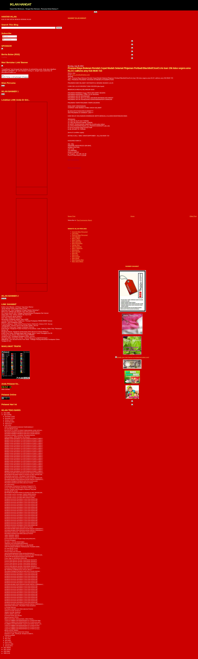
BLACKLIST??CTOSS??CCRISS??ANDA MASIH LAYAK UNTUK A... (24, 430)
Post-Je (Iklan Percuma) (80, 235)
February (7, 644)
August (7, 423)
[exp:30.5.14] (132, 41)
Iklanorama (75, 250)
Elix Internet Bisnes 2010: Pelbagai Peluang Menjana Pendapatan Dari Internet (24, 313)
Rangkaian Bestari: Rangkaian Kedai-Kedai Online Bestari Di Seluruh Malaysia (24, 331)
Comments (7, 39)
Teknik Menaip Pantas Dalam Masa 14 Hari (14, 308)
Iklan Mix (75, 253)
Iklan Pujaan (76, 256)
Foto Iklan (75, 233)
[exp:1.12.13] (79, 12)
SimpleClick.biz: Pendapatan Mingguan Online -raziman (18, 336)
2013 (5, 415)
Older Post (193, 216)
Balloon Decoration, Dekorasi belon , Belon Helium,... (19, 619)
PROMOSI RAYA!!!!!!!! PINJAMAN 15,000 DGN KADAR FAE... (21, 499)
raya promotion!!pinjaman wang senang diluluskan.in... (20, 553)
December (8, 416)
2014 (5, 413)
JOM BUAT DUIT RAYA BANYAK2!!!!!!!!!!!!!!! (16, 543)
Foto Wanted (76, 237)
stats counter (5, 389)
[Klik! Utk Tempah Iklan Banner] (80, 12)
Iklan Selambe (76, 242)
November (8, 418)
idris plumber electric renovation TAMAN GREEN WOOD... (21, 494)
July (6, 425)
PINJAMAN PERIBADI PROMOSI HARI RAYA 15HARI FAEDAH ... (23, 432)
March (7, 642)
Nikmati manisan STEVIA (12, 617)
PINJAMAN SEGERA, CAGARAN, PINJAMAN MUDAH (20, 435)
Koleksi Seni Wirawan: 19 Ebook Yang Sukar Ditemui (17, 307)
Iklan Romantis (77, 246)
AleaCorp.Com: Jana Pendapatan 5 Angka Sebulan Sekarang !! (20, 310)
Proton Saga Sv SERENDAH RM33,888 (16, 558)
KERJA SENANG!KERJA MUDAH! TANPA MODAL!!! (19, 427)
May (6, 638)
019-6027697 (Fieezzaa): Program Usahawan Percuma (17, 327)
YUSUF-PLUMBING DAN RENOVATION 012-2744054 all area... (22, 625)
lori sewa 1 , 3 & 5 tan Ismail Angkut (14, 542)
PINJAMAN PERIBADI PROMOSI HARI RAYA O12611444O (21, 481)
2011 (5, 649)
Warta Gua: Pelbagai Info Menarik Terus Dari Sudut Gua (18, 311)
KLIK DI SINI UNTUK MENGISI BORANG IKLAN (16, 19)
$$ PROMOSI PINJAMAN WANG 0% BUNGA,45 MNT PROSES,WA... (24, 474)
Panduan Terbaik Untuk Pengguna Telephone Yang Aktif (20, 489)
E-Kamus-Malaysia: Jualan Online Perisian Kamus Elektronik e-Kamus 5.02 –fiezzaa (26, 324)
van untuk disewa (9, 484)
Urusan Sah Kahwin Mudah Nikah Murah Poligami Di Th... (21, 487)
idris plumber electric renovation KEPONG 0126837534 (20, 496)
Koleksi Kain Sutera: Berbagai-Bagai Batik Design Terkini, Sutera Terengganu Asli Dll (26, 333)
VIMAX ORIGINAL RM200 (12, 535)
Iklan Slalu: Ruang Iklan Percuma (11, 318)
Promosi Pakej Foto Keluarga (13, 551)
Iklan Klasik (75, 258)
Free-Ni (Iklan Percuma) (80, 232)
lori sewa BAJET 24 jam (11, 428)
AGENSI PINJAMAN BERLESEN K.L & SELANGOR (19, 545)
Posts (6, 36)
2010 (5, 651)
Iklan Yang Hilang (77, 261)
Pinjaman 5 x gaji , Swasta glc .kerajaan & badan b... (19, 633)
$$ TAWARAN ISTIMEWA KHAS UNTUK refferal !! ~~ (19, 569)
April (6, 640)
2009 (5, 653)
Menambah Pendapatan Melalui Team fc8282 (14, 319)
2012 (5, 647)
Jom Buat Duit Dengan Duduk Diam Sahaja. (17, 632)
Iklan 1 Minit (76, 238)
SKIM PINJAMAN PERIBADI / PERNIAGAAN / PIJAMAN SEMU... (22, 546)
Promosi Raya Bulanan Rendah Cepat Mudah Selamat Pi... (21, 560)
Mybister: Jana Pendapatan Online (11, 322)
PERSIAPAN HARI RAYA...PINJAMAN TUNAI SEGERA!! (20, 476)
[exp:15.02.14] (132, 45)
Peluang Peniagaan (10, 540)
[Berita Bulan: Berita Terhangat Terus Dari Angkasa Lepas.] (2, 49)
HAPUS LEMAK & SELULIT (12, 614)
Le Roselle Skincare (10, 607)
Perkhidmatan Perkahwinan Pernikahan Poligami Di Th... (20, 486)
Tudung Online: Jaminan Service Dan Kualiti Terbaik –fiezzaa (19, 325)
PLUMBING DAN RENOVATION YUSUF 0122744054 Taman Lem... (23, 623)
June (6, 637)
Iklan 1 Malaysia (77, 248)
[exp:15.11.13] (2, 299)
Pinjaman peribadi (10, 635)
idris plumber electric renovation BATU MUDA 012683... (20, 497)
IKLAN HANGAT (20, 4)
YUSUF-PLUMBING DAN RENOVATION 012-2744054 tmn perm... (23, 622)
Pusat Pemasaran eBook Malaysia (11, 316)
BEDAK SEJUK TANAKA (11, 630)
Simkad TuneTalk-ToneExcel (13, 610)
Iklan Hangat (76, 251)
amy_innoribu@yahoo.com (81, 75)
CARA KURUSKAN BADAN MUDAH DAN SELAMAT (19, 556)
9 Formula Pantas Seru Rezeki (13, 615)
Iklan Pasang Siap (78, 260)
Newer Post (71, 216)
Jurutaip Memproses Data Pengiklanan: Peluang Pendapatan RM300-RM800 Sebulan (26, 321)
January (7, 646)
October (7, 420)
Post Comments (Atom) (84, 220)
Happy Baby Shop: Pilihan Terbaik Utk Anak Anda (16, 314)
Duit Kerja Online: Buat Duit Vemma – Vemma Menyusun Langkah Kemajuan (24, 338)
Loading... (4, 57)
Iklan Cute (75, 255)
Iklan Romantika (77, 243)
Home (132, 216)
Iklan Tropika (76, 240)
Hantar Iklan (76, 245)
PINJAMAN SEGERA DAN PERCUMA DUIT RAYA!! (19, 482)
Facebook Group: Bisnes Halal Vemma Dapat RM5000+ (18, 335)
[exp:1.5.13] (2, 94)
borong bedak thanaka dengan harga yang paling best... (20, 538)
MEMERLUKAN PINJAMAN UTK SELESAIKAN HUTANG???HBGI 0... (24, 438)
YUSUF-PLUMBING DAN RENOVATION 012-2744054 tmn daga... (23, 620)
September (8, 422)
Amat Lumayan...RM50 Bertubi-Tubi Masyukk (17, 437)
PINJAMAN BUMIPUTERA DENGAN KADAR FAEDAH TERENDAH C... (24, 473)
